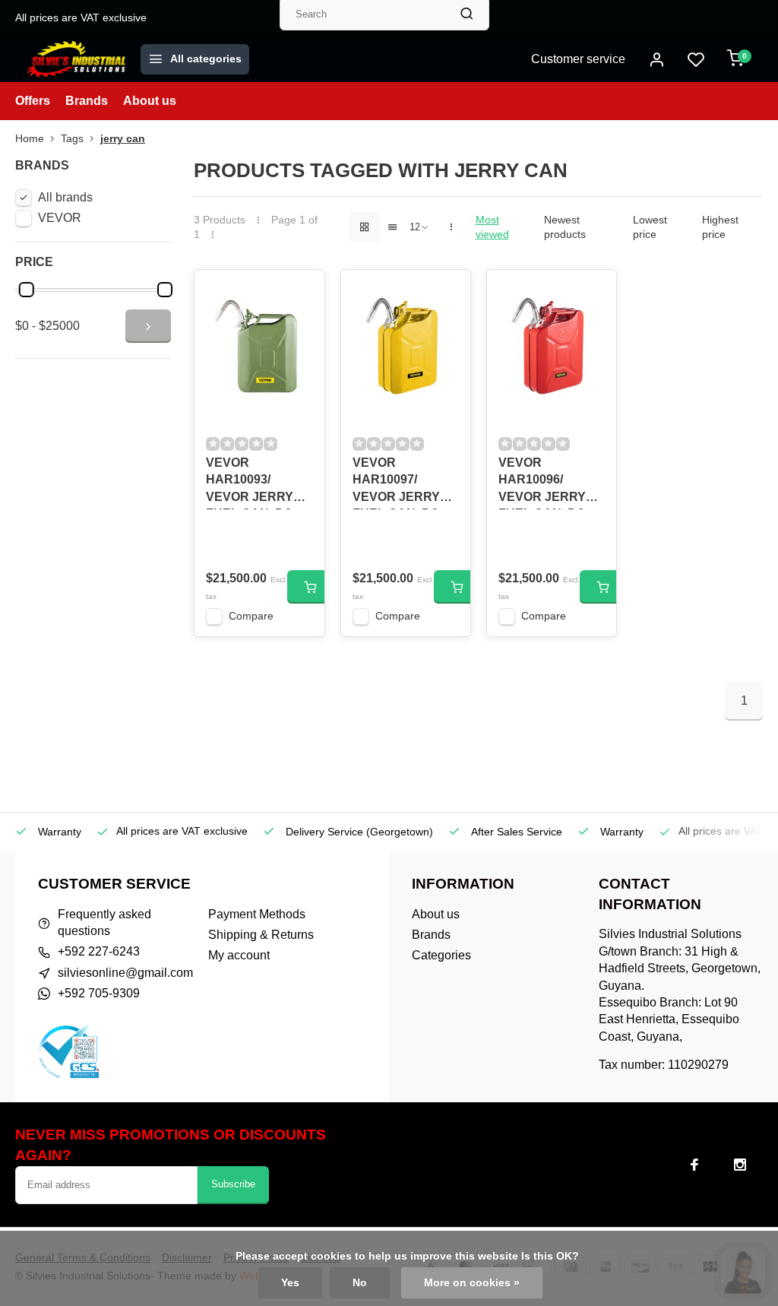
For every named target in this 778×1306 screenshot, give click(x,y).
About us (149, 100)
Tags (72, 138)
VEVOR (59, 217)
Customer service (578, 58)
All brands (65, 197)
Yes (290, 1283)
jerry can (122, 138)
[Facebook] (694, 1165)
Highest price (720, 227)
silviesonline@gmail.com (125, 972)
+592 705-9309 (99, 993)
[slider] (26, 289)
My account (239, 955)
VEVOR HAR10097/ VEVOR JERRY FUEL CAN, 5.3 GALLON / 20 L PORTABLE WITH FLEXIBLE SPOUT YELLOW (405, 482)
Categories (441, 955)
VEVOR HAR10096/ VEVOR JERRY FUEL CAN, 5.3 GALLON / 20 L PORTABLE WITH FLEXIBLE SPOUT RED (551, 482)
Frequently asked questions (104, 922)
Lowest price (650, 227)
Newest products (565, 227)
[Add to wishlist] (301, 292)
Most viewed (492, 227)
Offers (32, 100)
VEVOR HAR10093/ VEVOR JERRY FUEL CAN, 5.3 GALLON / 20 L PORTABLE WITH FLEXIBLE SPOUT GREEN (259, 482)
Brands (86, 100)
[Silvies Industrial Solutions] (76, 59)
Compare (251, 616)
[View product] (310, 587)
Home (29, 138)
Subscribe (233, 1184)
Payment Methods (256, 914)
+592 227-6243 (99, 951)
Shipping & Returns (261, 934)
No (360, 1283)
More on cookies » (472, 1283)
